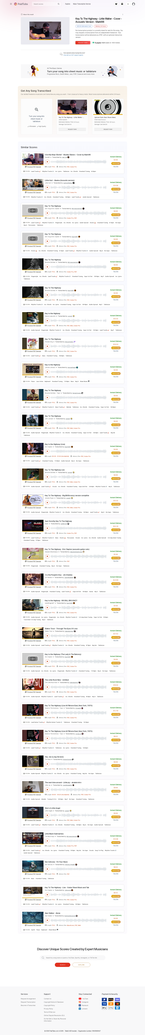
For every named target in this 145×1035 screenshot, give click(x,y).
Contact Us (47, 999)
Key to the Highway (52, 313)
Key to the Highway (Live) (55, 444)
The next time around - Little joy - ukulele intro (63, 782)
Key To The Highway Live (55, 470)
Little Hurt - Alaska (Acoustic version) (60, 180)
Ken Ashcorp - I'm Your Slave (56, 862)
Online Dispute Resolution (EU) (54, 1015)
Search (62, 965)
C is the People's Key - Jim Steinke (58, 575)
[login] (133, 4)
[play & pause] (47, 162)
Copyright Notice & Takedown (54, 1002)
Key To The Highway (53, 206)
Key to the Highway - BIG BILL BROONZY (61, 600)
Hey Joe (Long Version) (54, 757)
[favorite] (116, 4)
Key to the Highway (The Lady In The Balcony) (63, 654)
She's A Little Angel (52, 808)
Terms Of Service (49, 1012)
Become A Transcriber (28, 1005)
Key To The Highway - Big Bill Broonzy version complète (67, 495)
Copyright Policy (49, 1005)
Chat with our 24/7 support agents (73, 55)
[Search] (59, 4)
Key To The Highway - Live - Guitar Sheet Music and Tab (67, 887)
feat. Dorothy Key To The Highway (58, 521)
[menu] (11, 4)
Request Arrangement (28, 999)
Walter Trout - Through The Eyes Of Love (61, 628)
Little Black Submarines (54, 834)
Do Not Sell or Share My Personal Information (55, 1020)
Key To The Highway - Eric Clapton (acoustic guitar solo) (67, 549)
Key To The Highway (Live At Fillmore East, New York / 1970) (68, 705)
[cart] (122, 4)
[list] (128, 4)
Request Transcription (28, 1002)
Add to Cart (116, 163)
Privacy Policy (48, 1009)
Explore (81, 965)
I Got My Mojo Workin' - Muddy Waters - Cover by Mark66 (68, 155)
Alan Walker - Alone (52, 913)
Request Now (82, 42)
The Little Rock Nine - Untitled (57, 680)
